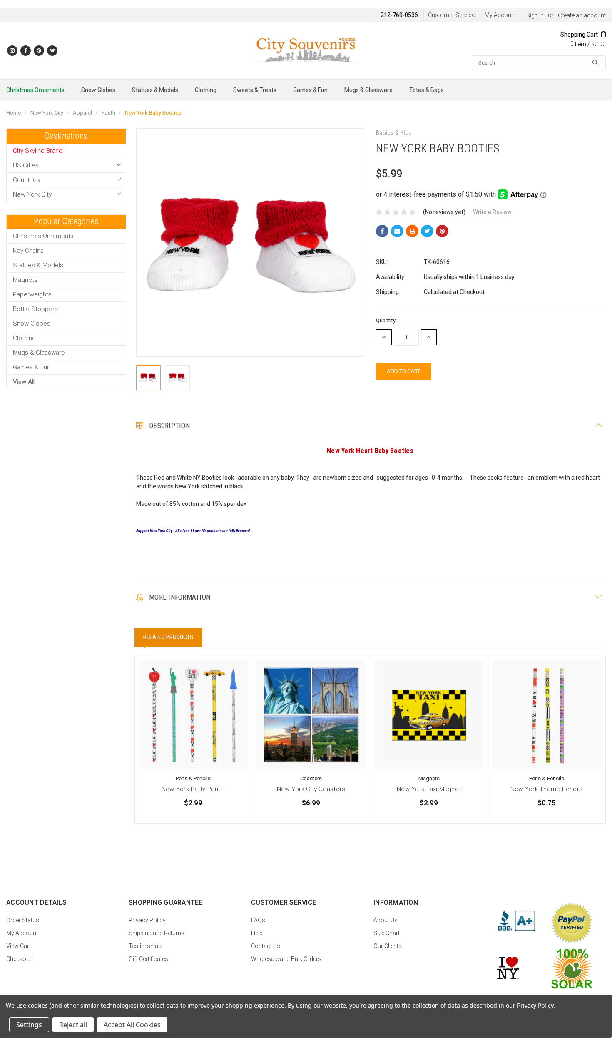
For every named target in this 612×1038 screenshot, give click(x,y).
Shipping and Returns (156, 933)
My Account (500, 15)
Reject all (73, 1024)
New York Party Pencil (193, 789)
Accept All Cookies (132, 1024)
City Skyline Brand (37, 150)
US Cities (26, 165)
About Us (385, 920)
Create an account (582, 15)
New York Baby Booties (153, 113)
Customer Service (451, 15)
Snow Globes (98, 90)
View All (24, 382)
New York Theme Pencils (546, 789)
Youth (108, 113)
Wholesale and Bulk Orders (286, 959)
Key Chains (28, 250)
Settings (29, 1024)
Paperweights (32, 294)
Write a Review (492, 212)
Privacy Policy (147, 920)
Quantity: (386, 320)
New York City (46, 113)
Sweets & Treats (254, 90)
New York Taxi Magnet (429, 789)
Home (13, 113)
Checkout (18, 959)
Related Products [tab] (168, 637)
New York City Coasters (311, 789)
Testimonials (146, 946)
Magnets (25, 280)
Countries (26, 180)
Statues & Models (155, 90)
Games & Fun (310, 90)
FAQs (258, 920)
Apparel (82, 113)
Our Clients (387, 946)
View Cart (18, 946)
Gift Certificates (148, 959)
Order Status (22, 920)
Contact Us (265, 946)
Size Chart (386, 933)
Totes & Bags (426, 90)
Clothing (205, 90)
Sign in (535, 15)
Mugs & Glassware (368, 90)
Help (257, 933)
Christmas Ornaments (35, 90)
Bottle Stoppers (35, 309)
